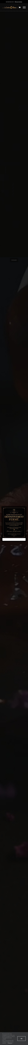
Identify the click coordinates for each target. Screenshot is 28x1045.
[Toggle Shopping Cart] (19, 7)
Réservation (18, 2)
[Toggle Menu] (24, 7)
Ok (21, 1038)
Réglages (10, 1043)
